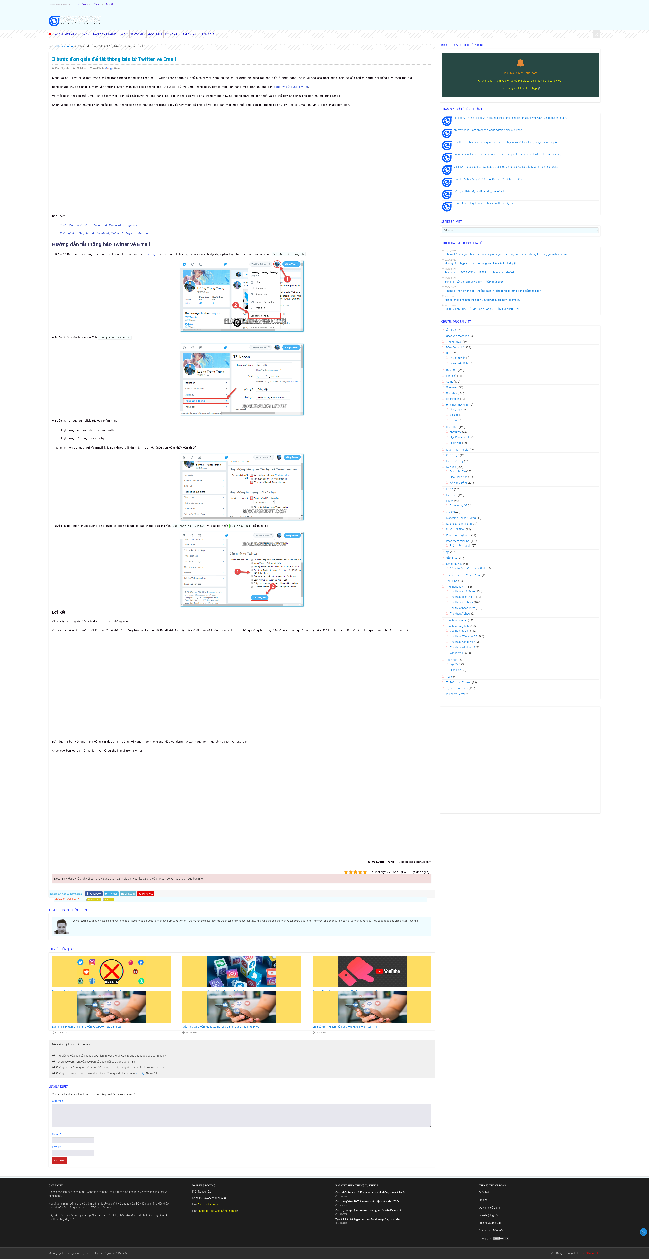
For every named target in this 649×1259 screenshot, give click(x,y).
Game (449, 381)
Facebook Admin (208, 1204)
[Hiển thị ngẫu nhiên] (596, 34)
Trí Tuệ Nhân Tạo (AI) (458, 682)
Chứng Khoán (454, 341)
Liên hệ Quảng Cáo (490, 1222)
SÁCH (86, 34)
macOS (450, 512)
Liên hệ (483, 1200)
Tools (449, 676)
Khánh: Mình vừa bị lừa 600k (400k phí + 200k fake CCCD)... (489, 179)
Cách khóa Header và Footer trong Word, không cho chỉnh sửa (370, 1192)
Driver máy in (457, 357)
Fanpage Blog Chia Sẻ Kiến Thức (217, 1210)
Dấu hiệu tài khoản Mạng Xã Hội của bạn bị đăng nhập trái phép (220, 1026)
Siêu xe (454, 414)
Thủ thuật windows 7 (462, 641)
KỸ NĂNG (171, 34)
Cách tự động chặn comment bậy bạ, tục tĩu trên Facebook (368, 1210)
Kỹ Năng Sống (458, 482)
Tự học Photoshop (457, 688)
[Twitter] (551, 1253)
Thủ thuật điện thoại (462, 596)
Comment (59, 1100)
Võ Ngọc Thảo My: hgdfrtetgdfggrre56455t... (480, 191)
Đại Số (454, 664)
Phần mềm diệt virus (458, 535)
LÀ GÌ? (123, 34)
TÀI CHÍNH (189, 34)
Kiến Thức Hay (454, 461)
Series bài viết (454, 563)
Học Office (452, 427)
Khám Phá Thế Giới (457, 449)
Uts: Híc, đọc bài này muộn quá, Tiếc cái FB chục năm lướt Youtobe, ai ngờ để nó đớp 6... (506, 142)
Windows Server (455, 694)
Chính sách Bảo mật (491, 1230)
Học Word (456, 442)
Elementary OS (458, 505)
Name (56, 1134)
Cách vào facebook (457, 336)
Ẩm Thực (451, 330)
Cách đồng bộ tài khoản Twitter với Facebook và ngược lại (99, 225)
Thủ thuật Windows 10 (463, 636)
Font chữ (451, 375)
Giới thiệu (484, 1192)
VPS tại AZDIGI (591, 1253)
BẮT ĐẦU (137, 34)
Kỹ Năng (451, 467)
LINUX (449, 501)
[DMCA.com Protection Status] (501, 1238)
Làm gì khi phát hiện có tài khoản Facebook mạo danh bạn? (88, 1026)
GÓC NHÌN (155, 34)
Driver (449, 353)
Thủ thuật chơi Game (462, 591)
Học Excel (456, 431)
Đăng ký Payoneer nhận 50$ (209, 1198)
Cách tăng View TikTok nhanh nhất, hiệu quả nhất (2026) (367, 1201)
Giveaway (452, 387)
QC (448, 552)
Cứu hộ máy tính (460, 630)
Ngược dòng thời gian (459, 523)
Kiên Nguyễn (62, 68)
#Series (97, 4)
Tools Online (82, 4)
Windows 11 (457, 653)
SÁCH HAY (452, 558)
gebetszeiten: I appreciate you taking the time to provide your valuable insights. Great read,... (508, 154)
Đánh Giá (451, 370)
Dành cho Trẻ (458, 471)
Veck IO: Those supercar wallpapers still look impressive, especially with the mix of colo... (506, 166)
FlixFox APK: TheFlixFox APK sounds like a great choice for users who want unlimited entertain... (511, 117)
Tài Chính (451, 581)
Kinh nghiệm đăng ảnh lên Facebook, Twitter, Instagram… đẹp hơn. (105, 233)
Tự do (453, 420)
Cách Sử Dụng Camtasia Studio (468, 568)
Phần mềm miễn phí (458, 541)
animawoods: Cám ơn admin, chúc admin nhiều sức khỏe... (489, 130)
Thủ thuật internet (63, 46)
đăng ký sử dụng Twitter (291, 86)
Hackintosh (453, 398)
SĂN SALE (208, 34)
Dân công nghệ (455, 347)
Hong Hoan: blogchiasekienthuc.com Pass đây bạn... (485, 203)
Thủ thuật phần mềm (462, 608)
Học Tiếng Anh (458, 477)
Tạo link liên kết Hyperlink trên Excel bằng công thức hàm (367, 1219)
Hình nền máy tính (457, 404)
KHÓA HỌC (452, 455)
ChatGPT (111, 4)
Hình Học (455, 670)
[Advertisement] (241, 134)
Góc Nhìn (451, 393)
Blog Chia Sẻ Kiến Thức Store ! (520, 73)
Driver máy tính (459, 363)
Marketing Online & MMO (461, 518)
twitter (109, 900)
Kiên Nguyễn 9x (201, 1191)
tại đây (151, 254)
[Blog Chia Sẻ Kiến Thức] (75, 20)
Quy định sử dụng (489, 1207)
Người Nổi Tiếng (455, 529)
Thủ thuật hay (454, 586)
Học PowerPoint (459, 437)
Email (56, 1147)
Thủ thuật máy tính (457, 626)
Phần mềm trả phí (460, 545)
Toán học (451, 659)
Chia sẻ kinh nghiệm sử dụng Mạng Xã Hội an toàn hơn (345, 1026)
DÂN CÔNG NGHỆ (104, 34)
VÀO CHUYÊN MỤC (65, 34)
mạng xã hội (94, 900)
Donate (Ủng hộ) (488, 1215)
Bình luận (82, 68)
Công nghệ (456, 409)
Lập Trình (451, 495)
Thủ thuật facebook (461, 602)
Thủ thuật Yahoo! (460, 613)
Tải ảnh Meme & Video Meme (463, 575)
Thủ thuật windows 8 (462, 647)
